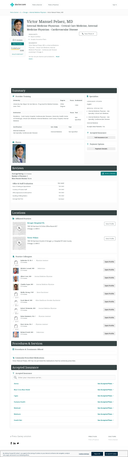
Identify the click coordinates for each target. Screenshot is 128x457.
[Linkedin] (14, 443)
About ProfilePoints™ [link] (17, 54)
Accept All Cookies (111, 454)
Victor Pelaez (32, 238)
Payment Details (101, 149)
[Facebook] (11, 443)
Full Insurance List (101, 137)
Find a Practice (53, 5)
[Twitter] (18, 443)
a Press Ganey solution (20, 436)
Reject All (97, 454)
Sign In (115, 5)
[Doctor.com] (18, 5)
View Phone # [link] (89, 34)
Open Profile (109, 262)
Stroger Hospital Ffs (35, 223)
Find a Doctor (37, 5)
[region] (64, 454)
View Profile (110, 224)
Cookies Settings (84, 454)
